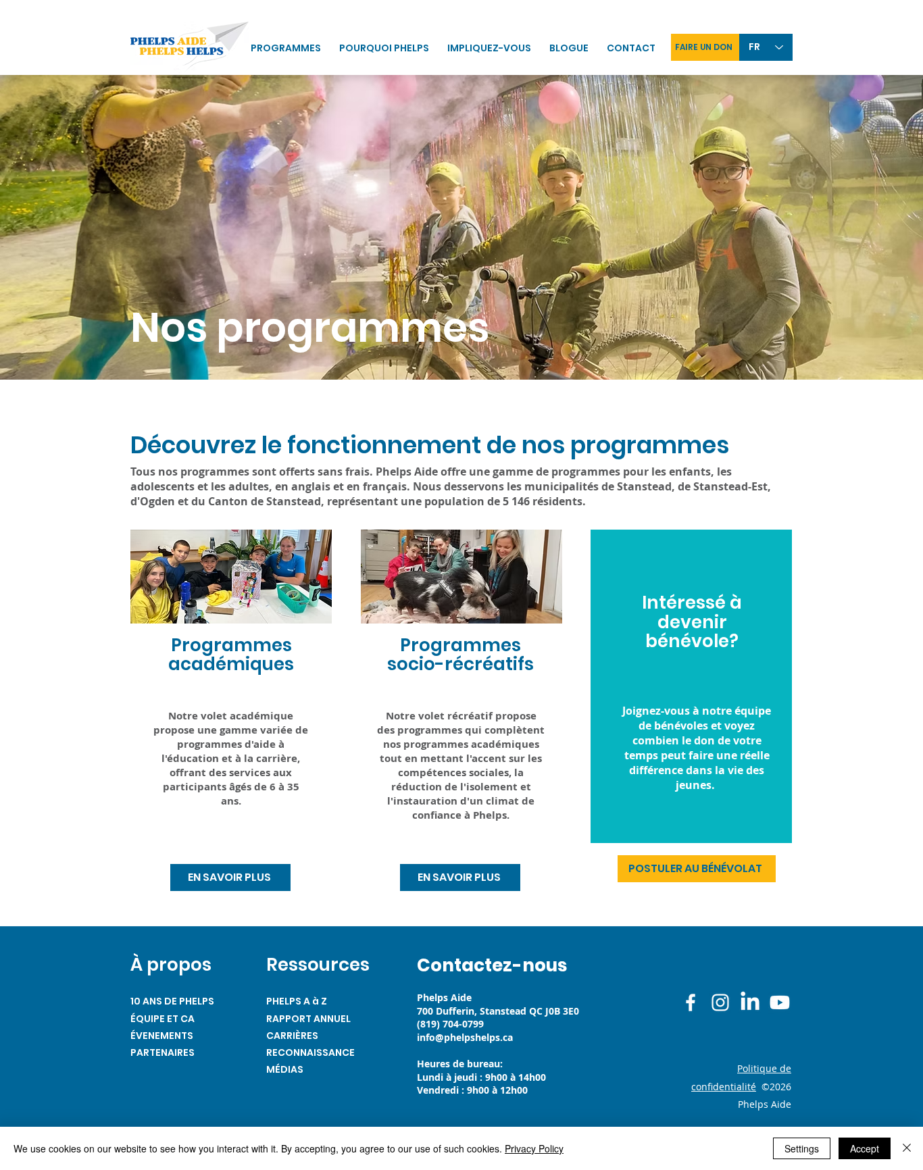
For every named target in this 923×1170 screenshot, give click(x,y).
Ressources (318, 964)
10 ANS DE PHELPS (172, 1001)
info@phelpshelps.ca (465, 1037)
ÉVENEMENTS (161, 1035)
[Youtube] (779, 1002)
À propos (170, 964)
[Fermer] (907, 1148)
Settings (801, 1148)
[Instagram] (720, 1002)
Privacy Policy (534, 1148)
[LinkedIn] (750, 1002)
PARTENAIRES (162, 1052)
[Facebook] (690, 1002)
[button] (492, 48)
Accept (864, 1148)
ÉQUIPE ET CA (162, 1018)
